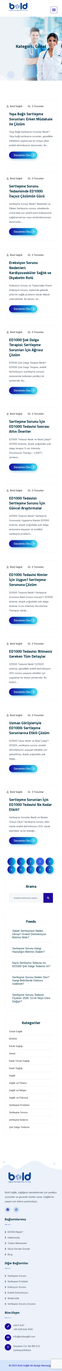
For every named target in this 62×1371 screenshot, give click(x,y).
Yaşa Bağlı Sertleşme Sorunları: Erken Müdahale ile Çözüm (30, 119)
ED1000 (13, 1038)
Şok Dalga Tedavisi (19, 1127)
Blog (9, 1254)
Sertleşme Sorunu (18, 1112)
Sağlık (12, 1075)
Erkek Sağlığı (16, 1046)
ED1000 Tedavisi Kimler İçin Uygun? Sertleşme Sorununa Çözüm (28, 579)
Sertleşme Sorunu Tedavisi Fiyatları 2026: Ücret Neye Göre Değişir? (31, 998)
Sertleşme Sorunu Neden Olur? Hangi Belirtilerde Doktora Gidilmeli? (30, 980)
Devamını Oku (22, 155)
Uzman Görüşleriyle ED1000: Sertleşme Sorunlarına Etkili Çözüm (29, 728)
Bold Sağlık (16, 106)
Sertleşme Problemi (19, 1105)
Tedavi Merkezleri (17, 1243)
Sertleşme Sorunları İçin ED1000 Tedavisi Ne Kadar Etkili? (30, 804)
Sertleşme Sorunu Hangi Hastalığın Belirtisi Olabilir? (28, 950)
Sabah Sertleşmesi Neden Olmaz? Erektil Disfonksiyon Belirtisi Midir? (29, 934)
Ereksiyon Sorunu (16, 1287)
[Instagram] (16, 1210)
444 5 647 (18, 1325)
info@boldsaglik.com (24, 1336)
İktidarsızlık (13, 1298)
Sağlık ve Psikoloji (18, 1097)
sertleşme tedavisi (18, 1119)
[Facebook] (7, 1210)
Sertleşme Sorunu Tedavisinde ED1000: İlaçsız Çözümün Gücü (27, 191)
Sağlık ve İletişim (17, 1090)
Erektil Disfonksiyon (17, 1292)
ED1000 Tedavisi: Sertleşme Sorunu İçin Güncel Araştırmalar (27, 503)
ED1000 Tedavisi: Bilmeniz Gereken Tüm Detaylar (30, 653)
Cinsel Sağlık (15, 1031)
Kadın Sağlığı (16, 1068)
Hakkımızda (13, 1237)
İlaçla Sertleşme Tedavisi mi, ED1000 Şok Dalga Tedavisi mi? (31, 964)
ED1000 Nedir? (15, 1232)
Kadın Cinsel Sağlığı (19, 1060)
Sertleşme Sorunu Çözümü (21, 1303)
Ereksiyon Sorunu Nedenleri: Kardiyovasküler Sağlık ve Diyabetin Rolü (30, 270)
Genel (12, 1053)
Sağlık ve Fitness (18, 1083)
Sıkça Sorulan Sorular (18, 1248)
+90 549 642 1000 (23, 1329)
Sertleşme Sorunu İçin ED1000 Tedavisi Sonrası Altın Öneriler (29, 426)
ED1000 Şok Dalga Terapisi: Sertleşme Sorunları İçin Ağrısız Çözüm (26, 347)
